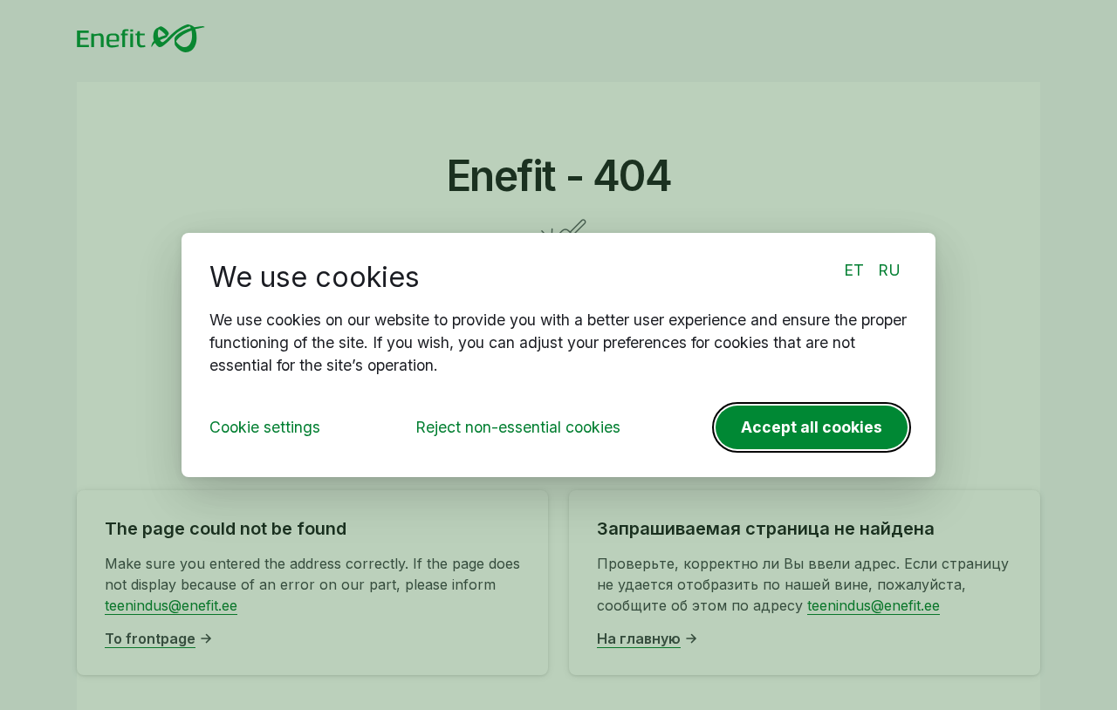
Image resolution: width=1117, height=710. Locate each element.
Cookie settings (264, 427)
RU (889, 270)
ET (854, 270)
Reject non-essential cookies (517, 427)
